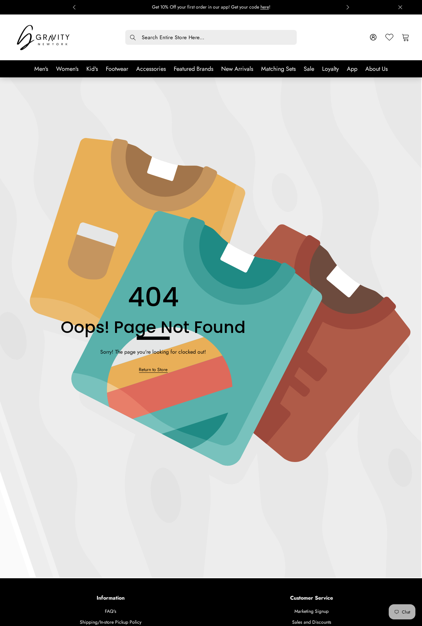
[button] (405, 37)
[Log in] (373, 37)
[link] (153, 369)
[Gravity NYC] (44, 37)
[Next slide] (348, 7)
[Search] (132, 37)
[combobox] (211, 37)
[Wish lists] (389, 37)
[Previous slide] (74, 7)
